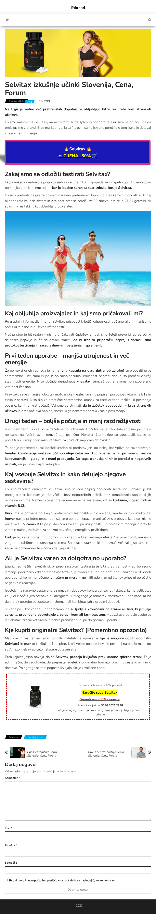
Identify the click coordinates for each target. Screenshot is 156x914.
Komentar (12, 778)
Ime (8, 828)
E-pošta (11, 845)
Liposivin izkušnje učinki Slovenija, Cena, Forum (42, 754)
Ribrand (78, 7)
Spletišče (11, 863)
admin (45, 101)
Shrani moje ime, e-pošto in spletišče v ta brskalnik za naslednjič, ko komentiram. (62, 880)
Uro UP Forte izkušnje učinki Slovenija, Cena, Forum (106, 754)
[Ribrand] (7, 20)
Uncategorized (35, 737)
